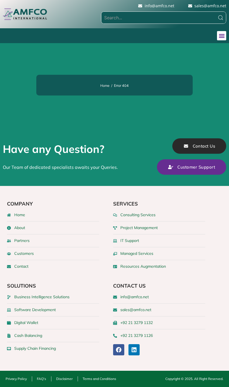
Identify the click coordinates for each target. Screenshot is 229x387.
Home (104, 85)
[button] (221, 35)
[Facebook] (118, 349)
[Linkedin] (134, 349)
